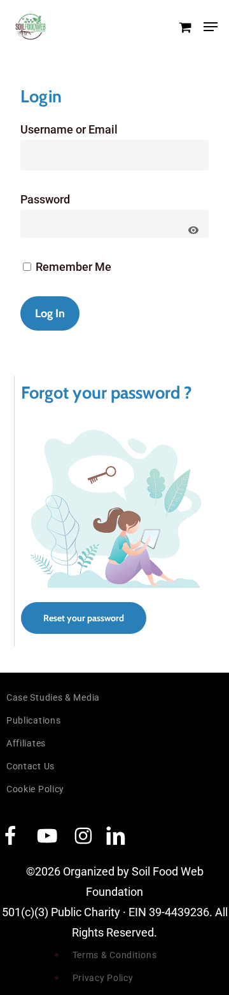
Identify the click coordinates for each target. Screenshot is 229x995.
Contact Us (30, 766)
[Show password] (193, 230)
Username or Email (69, 129)
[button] (211, 26)
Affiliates (26, 743)
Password (45, 199)
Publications (33, 720)
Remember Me (72, 266)
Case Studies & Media (53, 697)
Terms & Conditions (115, 955)
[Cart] (184, 27)
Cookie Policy (35, 789)
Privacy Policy (103, 978)
